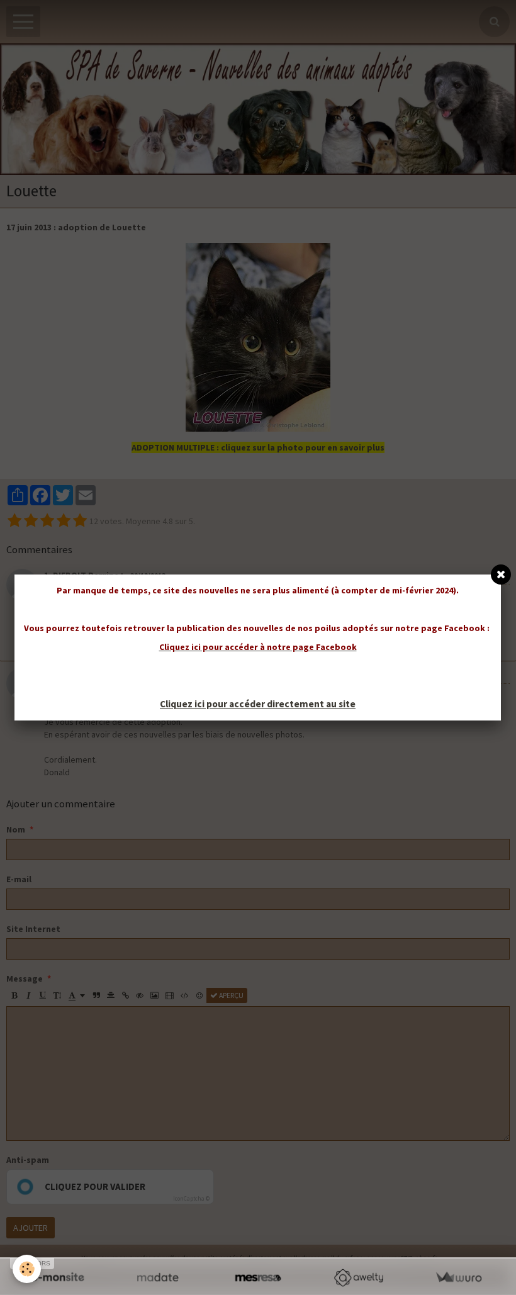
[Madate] (158, 1278)
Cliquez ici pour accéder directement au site (258, 704)
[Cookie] (27, 1269)
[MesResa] (258, 1278)
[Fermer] (501, 574)
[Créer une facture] (458, 1278)
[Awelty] (358, 1278)
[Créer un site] (58, 1278)
